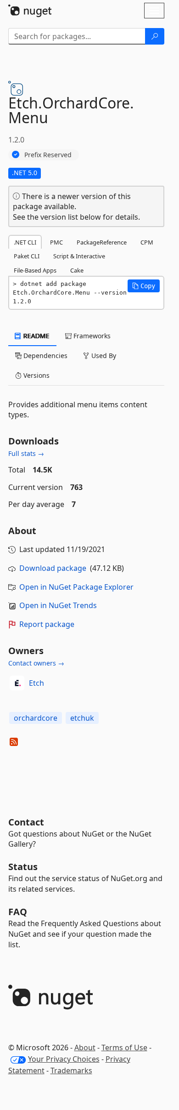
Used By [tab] (103, 355)
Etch (36, 683)
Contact (26, 822)
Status (23, 866)
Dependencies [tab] (44, 355)
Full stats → (26, 453)
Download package (52, 568)
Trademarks (71, 1070)
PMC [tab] (56, 242)
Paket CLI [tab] (26, 256)
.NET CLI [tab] (25, 242)
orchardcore (35, 718)
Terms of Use (124, 1047)
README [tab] (36, 335)
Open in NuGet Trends (58, 605)
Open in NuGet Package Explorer (76, 587)
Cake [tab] (77, 270)
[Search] (154, 36)
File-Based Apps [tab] (35, 270)
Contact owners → (36, 663)
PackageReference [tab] (102, 242)
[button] (144, 285)
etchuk (82, 718)
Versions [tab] (36, 375)
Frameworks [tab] (91, 335)
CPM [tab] (146, 242)
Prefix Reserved (48, 154)
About (84, 1047)
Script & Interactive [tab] (79, 256)
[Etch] (17, 683)
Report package (46, 624)
